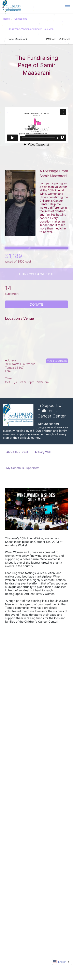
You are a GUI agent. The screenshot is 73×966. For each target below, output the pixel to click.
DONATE (36, 304)
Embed (66, 39)
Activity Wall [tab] (42, 452)
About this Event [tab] (17, 452)
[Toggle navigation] (67, 7)
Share (52, 39)
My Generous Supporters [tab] (22, 468)
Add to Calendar (58, 360)
